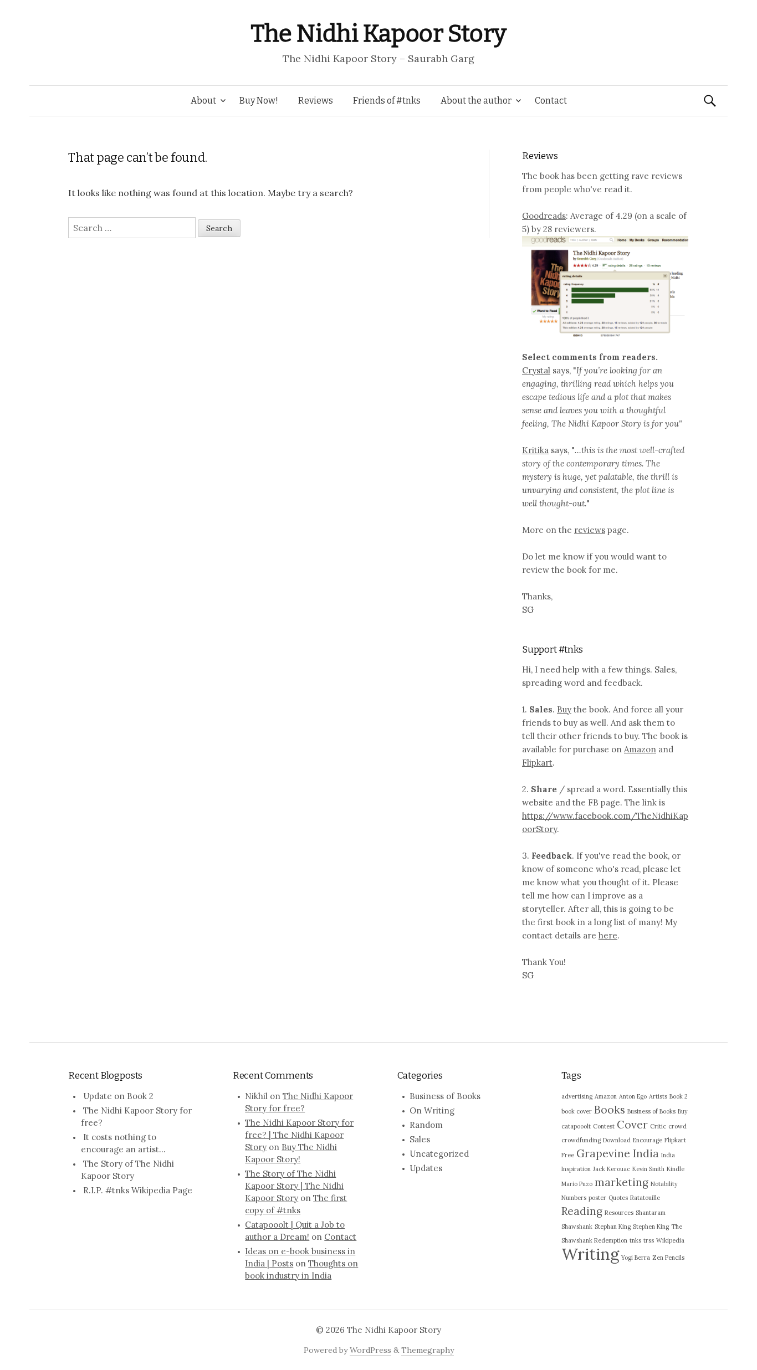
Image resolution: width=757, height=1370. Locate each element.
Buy (564, 709)
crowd (677, 1126)
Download (617, 1140)
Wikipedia (670, 1240)
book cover (576, 1111)
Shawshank (576, 1226)
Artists (658, 1096)
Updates (426, 1168)
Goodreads (544, 216)
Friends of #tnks (387, 100)
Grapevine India (617, 1153)
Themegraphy (427, 1350)
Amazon (640, 749)
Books (609, 1109)
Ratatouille (645, 1198)
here (608, 935)
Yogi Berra (635, 1257)
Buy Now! (258, 100)
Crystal (536, 370)
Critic (658, 1126)
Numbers (573, 1198)
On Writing (432, 1110)
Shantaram (651, 1213)
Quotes (618, 1198)
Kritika (535, 450)
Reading (581, 1211)
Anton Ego (633, 1096)
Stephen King (651, 1226)
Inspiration (576, 1169)
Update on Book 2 (118, 1096)
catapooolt (576, 1126)
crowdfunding (581, 1140)
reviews (589, 530)
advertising (576, 1096)
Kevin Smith (648, 1169)
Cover (632, 1124)
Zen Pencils (668, 1257)
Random (426, 1125)
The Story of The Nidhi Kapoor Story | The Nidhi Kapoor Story (294, 1185)
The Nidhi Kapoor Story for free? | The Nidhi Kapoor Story (299, 1134)
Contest (604, 1126)
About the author (476, 100)
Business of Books (445, 1096)
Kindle (675, 1169)
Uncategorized (439, 1153)
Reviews (315, 100)
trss (648, 1240)
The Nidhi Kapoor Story (378, 33)
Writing (590, 1253)
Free (567, 1155)
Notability (664, 1184)
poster (597, 1198)
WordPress (370, 1350)
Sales (420, 1139)
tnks (635, 1240)
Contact (551, 100)
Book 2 (678, 1096)
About (203, 100)
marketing (621, 1182)
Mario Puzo (576, 1184)
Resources (619, 1213)
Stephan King (613, 1226)
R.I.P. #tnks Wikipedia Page (137, 1190)
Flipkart (537, 762)
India (668, 1155)
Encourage (647, 1140)
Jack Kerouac (611, 1169)
